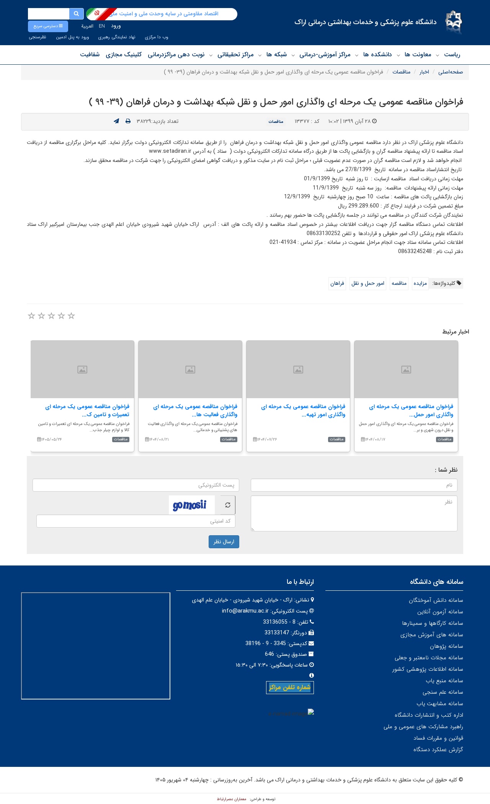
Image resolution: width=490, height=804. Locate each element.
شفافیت (90, 54)
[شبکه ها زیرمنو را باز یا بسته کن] (259, 55)
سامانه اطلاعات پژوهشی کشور (427, 669)
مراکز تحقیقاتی (235, 54)
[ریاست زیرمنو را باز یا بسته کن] (437, 55)
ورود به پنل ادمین (72, 37)
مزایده (420, 283)
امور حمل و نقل (367, 283)
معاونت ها (418, 54)
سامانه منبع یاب (444, 680)
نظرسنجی (37, 37)
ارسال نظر (224, 542)
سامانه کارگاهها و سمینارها (432, 623)
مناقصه (399, 283)
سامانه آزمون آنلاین (440, 611)
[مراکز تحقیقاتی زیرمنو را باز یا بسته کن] (210, 55)
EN (102, 26)
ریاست (452, 54)
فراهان (337, 283)
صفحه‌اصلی (450, 72)
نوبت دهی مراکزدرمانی (176, 54)
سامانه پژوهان (446, 646)
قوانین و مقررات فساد (438, 738)
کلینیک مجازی (124, 54)
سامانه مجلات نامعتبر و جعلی (429, 657)
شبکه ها (276, 54)
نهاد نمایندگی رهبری (117, 37)
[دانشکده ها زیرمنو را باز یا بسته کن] (356, 55)
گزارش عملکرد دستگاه (438, 749)
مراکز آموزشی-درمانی (324, 54)
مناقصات (401, 72)
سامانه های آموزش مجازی (431, 634)
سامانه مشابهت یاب (439, 703)
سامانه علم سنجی (443, 692)
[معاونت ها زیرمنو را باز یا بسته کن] (398, 55)
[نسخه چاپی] (128, 121)
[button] (48, 26)
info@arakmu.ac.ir (245, 611)
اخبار (424, 72)
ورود (116, 25)
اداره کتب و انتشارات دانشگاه (429, 715)
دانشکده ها (377, 54)
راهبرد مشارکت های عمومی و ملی (423, 726)
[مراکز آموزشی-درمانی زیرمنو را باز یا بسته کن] (293, 55)
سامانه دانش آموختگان (436, 600)
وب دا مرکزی (156, 37)
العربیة (87, 26)
